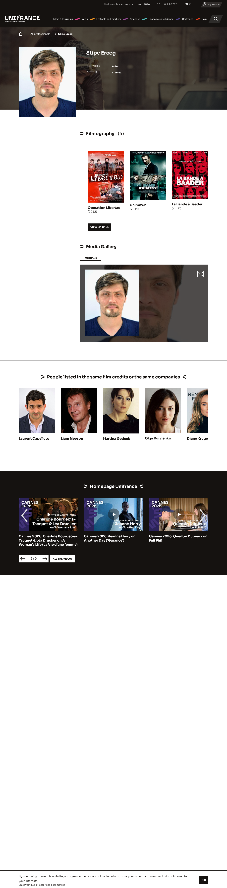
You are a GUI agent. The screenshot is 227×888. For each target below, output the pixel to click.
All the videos (62, 558)
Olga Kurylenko (158, 438)
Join (204, 19)
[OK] (203, 880)
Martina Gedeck (116, 439)
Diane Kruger (198, 438)
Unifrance (187, 19)
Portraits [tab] (90, 257)
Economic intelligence (161, 19)
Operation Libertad (104, 208)
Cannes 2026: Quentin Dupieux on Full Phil (178, 538)
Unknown (138, 205)
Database (134, 19)
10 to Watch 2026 (167, 4)
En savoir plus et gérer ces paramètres (42, 884)
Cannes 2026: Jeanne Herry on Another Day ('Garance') (109, 538)
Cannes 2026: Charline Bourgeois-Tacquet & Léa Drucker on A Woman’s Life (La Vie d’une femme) (48, 540)
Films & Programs (63, 19)
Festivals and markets (108, 19)
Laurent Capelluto (34, 438)
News (84, 19)
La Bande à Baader (187, 204)
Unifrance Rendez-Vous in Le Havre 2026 (127, 4)
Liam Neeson (72, 438)
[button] (200, 274)
